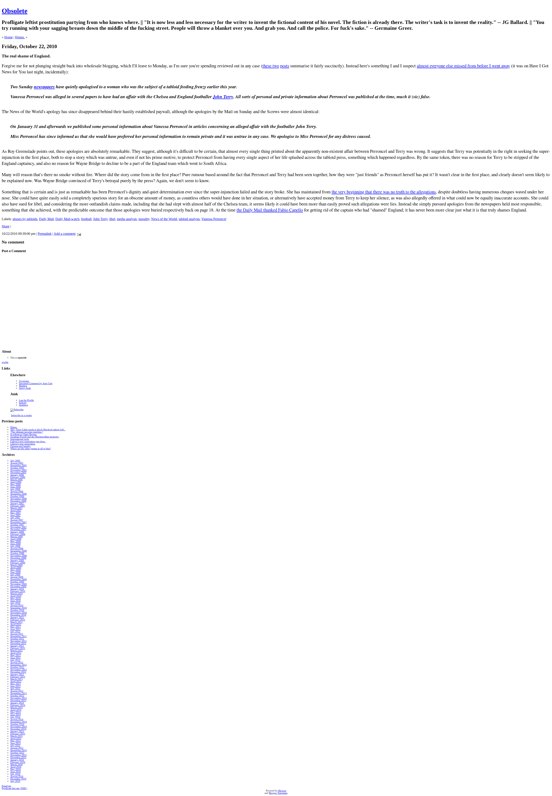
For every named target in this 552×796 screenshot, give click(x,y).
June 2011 (15, 629)
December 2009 (18, 586)
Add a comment (64, 233)
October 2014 (17, 724)
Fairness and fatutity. (20, 446)
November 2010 (18, 612)
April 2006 (15, 482)
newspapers (44, 86)
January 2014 (17, 703)
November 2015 (18, 755)
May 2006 (15, 484)
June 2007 (15, 515)
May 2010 (15, 598)
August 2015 (16, 748)
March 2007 (16, 508)
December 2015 (18, 757)
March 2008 (16, 536)
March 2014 (16, 707)
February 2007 (17, 506)
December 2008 (18, 558)
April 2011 (15, 624)
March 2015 (16, 736)
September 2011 (18, 636)
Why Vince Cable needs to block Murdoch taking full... (38, 429)
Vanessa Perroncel (213, 219)
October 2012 (17, 667)
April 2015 (15, 738)
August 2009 (16, 577)
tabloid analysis (189, 219)
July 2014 (15, 717)
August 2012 (16, 662)
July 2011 (15, 631)
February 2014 (17, 705)
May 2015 (15, 741)
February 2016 (17, 762)
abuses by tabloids (25, 219)
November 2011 (18, 641)
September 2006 (18, 494)
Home (8, 37)
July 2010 (15, 603)
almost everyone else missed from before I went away (463, 66)
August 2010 (16, 605)
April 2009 (15, 567)
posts (284, 66)
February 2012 (17, 648)
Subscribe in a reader (21, 415)
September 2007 (18, 522)
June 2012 (15, 658)
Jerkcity (23, 402)
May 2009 (15, 570)
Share (5, 226)
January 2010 (17, 589)
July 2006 (15, 489)
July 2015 (15, 745)
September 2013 (18, 693)
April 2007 (15, 510)
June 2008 (15, 544)
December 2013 (18, 700)
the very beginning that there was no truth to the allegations (384, 192)
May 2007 (15, 513)
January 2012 (17, 646)
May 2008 (15, 541)
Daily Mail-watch (67, 219)
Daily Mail (46, 219)
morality (143, 219)
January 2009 (17, 560)
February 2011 (17, 620)
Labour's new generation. (23, 444)
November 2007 (18, 527)
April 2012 (15, 653)
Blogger (282, 791)
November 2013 (18, 698)
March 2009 (16, 565)
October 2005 (17, 468)
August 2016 (16, 776)
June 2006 (15, 487)
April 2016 (15, 767)
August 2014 (16, 719)
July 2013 (15, 688)
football (86, 219)
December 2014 (18, 729)
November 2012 (18, 669)
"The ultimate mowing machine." (26, 432)
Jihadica (23, 386)
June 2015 (15, 743)
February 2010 (17, 591)
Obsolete (14, 11)
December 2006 (18, 501)
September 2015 (18, 750)
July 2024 (15, 781)
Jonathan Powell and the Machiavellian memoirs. (34, 437)
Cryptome (24, 381)
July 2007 (15, 517)
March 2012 (16, 650)
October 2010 (17, 610)
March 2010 (16, 593)
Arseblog (23, 405)
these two (270, 66)
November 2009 (18, 584)
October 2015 (17, 753)
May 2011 (15, 627)
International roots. (19, 439)
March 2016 (16, 764)
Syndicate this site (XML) (14, 788)
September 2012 (18, 665)
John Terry (223, 96)
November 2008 (18, 555)
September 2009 (18, 579)
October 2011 (17, 639)
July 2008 (15, 546)
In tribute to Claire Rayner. (23, 434)
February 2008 (17, 534)
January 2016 (17, 760)
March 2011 (16, 622)
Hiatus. (20, 37)
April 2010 (15, 596)
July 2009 (15, 574)
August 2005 (16, 463)
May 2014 (15, 712)
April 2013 (15, 681)
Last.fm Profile (26, 400)
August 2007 (16, 520)
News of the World (164, 219)
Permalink (45, 233)
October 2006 (17, 496)
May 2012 (15, 655)
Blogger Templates (278, 793)
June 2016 (15, 772)
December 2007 (18, 529)
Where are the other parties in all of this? (30, 448)
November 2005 (18, 470)
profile (5, 362)
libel (112, 219)
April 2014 (15, 710)
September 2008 (18, 551)
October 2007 (17, 525)
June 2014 (15, 715)
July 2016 (15, 774)
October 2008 (17, 553)
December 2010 (18, 615)
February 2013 (17, 677)
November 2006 (18, 499)
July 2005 (15, 461)
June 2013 (15, 686)
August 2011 (16, 634)
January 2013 (17, 674)
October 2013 (17, 696)
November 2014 (18, 726)
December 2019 (18, 779)
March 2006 (16, 480)
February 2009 (17, 563)
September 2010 (18, 608)
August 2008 (16, 548)
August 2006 (16, 491)
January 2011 (17, 617)
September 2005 (18, 465)
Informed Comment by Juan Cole (35, 383)
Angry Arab (25, 388)
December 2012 (18, 672)
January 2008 (17, 532)
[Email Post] (78, 233)
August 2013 (16, 691)
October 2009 (17, 582)
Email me (6, 786)
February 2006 (17, 477)
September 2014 (18, 722)
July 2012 (15, 660)
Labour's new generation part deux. (28, 441)
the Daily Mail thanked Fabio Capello (270, 210)
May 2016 (15, 769)
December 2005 (18, 472)
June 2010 (15, 601)
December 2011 (18, 643)
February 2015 (17, 734)
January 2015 (17, 731)
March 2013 (16, 679)
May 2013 (15, 684)
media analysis (127, 219)
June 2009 (15, 572)
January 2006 (17, 475)
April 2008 (15, 539)
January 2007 (17, 503)
